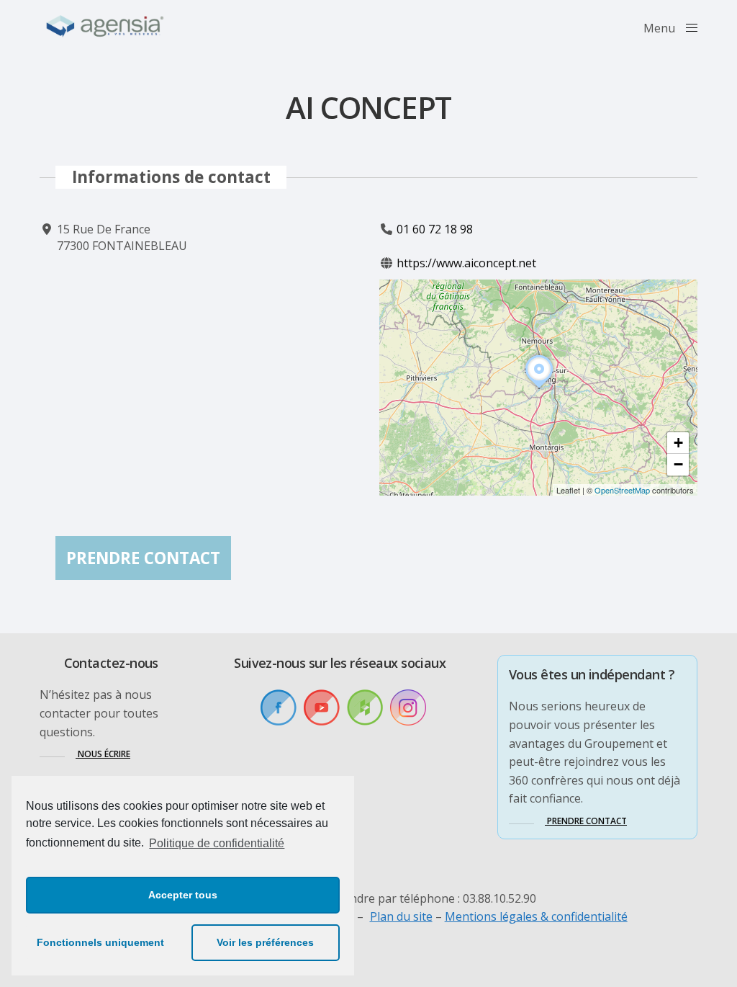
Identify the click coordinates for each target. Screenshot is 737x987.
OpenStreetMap (622, 490)
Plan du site (401, 916)
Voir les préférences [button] (265, 942)
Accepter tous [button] (182, 895)
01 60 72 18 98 (435, 229)
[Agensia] (106, 26)
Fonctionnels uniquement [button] (100, 942)
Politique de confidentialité (216, 843)
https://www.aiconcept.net (466, 263)
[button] (539, 388)
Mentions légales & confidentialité (536, 916)
